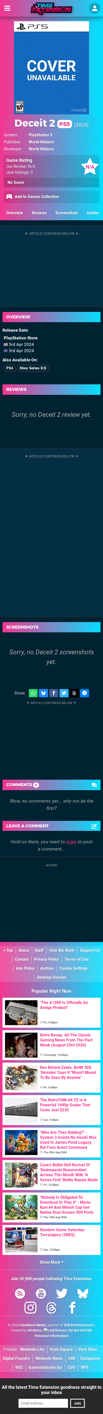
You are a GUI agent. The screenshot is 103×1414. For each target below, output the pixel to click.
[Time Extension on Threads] (51, 1309)
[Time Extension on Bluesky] (83, 1294)
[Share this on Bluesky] (43, 693)
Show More (50, 1262)
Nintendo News (49, 1358)
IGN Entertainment (79, 1325)
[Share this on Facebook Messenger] (84, 693)
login (71, 842)
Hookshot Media (33, 1325)
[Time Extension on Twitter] (62, 1294)
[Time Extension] (51, 8)
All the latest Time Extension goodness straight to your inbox (52, 1390)
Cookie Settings (74, 968)
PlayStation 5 (40, 135)
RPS (84, 1367)
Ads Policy (25, 968)
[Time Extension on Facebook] (72, 1309)
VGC (19, 1367)
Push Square (61, 1349)
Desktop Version (51, 977)
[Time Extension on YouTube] (41, 1294)
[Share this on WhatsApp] (33, 693)
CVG (72, 1367)
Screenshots (67, 213)
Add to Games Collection (36, 196)
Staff (39, 950)
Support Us (90, 950)
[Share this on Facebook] (53, 693)
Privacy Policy (46, 959)
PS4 (9, 368)
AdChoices (57, 1330)
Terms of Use (76, 959)
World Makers (41, 142)
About (23, 950)
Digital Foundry (16, 1358)
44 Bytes (35, 1330)
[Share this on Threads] (74, 693)
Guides (93, 213)
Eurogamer (90, 1358)
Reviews (39, 213)
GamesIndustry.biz (45, 1367)
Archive (47, 968)
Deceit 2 (42, 123)
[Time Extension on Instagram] (30, 1309)
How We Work (61, 950)
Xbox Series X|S (33, 368)
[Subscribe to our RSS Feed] (20, 1294)
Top (9, 950)
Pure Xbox (87, 1349)
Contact (21, 959)
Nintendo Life (32, 1349)
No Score (16, 182)
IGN (71, 1358)
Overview (14, 213)
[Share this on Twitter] (64, 693)
